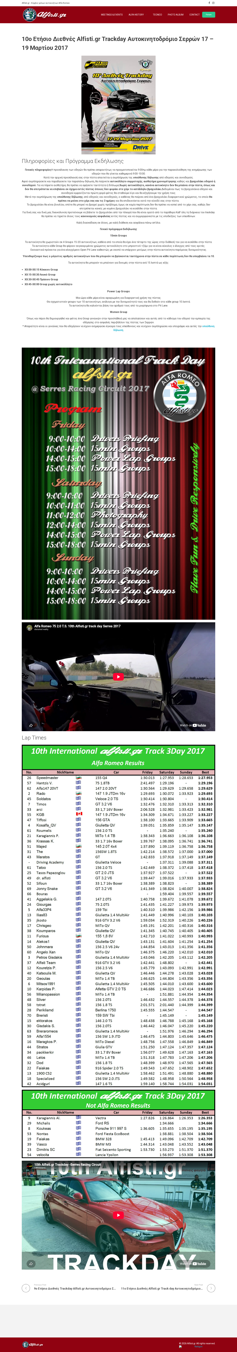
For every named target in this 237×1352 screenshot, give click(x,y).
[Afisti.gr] (32, 1344)
